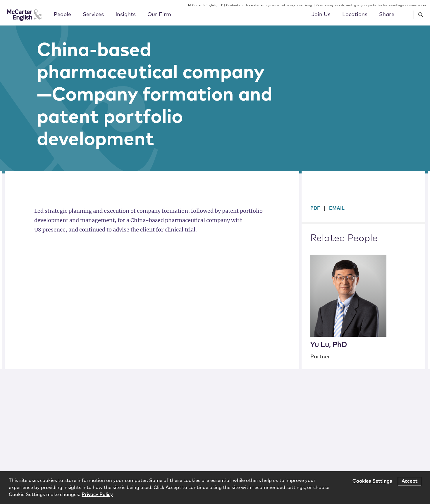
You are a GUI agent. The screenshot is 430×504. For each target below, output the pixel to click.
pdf (315, 208)
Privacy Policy (97, 494)
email (337, 208)
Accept (409, 481)
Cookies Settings (372, 481)
